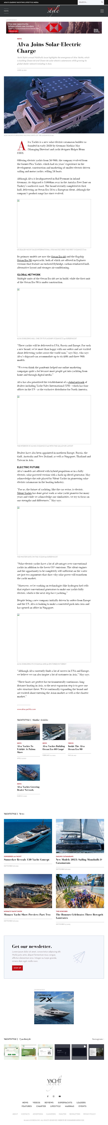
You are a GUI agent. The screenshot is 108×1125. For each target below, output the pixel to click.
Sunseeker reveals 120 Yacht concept (26, 859)
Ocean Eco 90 (24, 260)
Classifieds (51, 1114)
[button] (11, 1052)
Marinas (69, 1106)
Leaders (81, 1103)
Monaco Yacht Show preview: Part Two (27, 914)
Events (82, 1106)
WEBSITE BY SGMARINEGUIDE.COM (71, 1120)
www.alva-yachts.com (26, 709)
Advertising (38, 1114)
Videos (36, 1103)
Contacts (25, 1114)
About (15, 1114)
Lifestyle (55, 1106)
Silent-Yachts (24, 493)
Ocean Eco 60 (58, 256)
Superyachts (65, 1103)
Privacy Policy (89, 1114)
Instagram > (98, 1039)
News (6, 11)
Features (27, 1106)
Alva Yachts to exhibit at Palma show (26, 749)
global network (76, 382)
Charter (41, 1106)
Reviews (49, 1103)
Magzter (62, 1114)
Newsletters (74, 1114)
